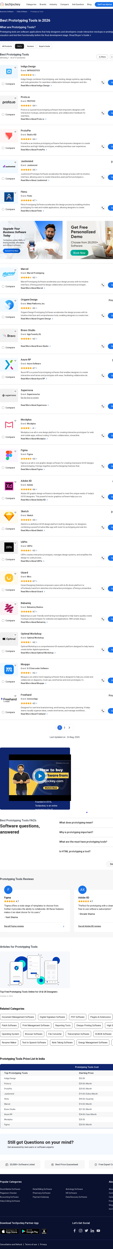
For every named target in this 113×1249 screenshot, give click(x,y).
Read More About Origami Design (36, 319)
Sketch (25, 511)
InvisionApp (32, 699)
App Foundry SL (34, 334)
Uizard (24, 572)
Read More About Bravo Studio (35, 346)
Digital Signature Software (52, 1017)
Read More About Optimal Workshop (37, 653)
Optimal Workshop (31, 633)
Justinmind (27, 161)
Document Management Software (18, 1017)
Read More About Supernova (34, 405)
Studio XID (31, 134)
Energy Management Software (92, 1042)
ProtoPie (26, 130)
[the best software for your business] (10, 5)
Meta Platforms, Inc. (36, 303)
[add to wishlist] (15, 67)
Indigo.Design (28, 66)
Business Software (7, 12)
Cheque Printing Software (88, 1025)
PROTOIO (31, 101)
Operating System (10, 1034)
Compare (64, 4)
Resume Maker (9, 1042)
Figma (24, 450)
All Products (7, 46)
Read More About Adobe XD (33, 500)
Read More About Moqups (33, 683)
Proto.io (25, 97)
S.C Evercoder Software (38, 668)
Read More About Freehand (33, 714)
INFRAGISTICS (33, 70)
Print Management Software (35, 1025)
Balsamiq (26, 603)
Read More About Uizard (32, 591)
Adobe (30, 485)
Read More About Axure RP (33, 379)
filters (103, 57)
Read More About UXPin (32, 561)
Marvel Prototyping (35, 273)
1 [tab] (86, 811)
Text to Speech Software (34, 1042)
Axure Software (34, 363)
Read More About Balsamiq (33, 622)
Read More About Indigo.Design (35, 85)
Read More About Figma (32, 469)
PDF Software (77, 1017)
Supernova (27, 390)
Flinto (24, 191)
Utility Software (22, 12)
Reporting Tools (63, 1025)
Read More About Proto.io (33, 119)
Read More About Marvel (32, 288)
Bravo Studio (28, 330)
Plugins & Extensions (100, 1017)
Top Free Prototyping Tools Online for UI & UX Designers (28, 991)
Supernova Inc (33, 394)
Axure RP (26, 359)
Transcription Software (78, 1034)
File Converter (55, 1034)
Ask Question (78, 4)
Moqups (25, 664)
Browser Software (33, 1034)
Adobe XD (26, 480)
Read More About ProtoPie (33, 150)
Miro (29, 576)
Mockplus (26, 419)
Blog (89, 4)
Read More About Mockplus (33, 439)
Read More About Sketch (32, 530)
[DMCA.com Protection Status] (44, 1233)
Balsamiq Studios (35, 607)
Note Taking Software (62, 1042)
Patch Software (9, 1025)
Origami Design (29, 299)
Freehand (26, 694)
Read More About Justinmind (34, 180)
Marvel (24, 268)
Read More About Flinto (31, 211)
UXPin (24, 541)
